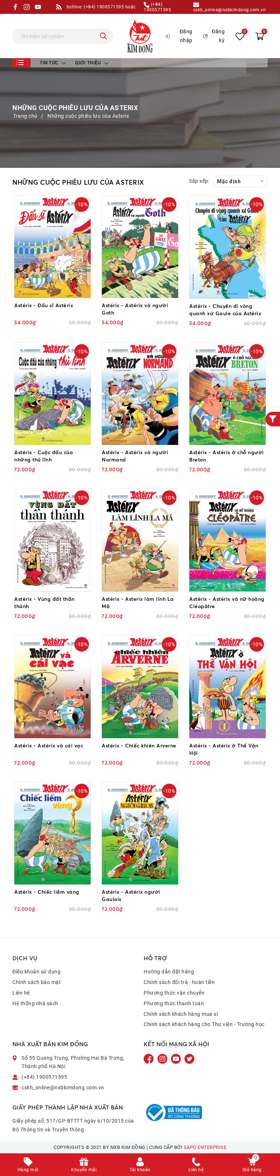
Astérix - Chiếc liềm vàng (46, 892)
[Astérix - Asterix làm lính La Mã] (140, 540)
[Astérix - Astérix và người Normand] (140, 393)
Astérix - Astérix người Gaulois (131, 895)
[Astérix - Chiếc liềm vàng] (52, 833)
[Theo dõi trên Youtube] (176, 1058)
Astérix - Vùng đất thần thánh (44, 602)
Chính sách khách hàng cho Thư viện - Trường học (204, 1024)
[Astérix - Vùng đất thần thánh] (52, 540)
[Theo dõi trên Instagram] (163, 1058)
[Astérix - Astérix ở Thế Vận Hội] (227, 686)
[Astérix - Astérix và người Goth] (140, 246)
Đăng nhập (186, 36)
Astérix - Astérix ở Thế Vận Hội (223, 749)
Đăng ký (218, 36)
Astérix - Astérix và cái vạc (48, 745)
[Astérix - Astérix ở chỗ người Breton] (227, 393)
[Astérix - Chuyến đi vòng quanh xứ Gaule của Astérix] (227, 247)
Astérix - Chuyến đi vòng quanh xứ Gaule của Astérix (225, 309)
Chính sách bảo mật (36, 982)
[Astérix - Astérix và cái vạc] (52, 686)
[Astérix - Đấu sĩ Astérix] (52, 246)
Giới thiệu (88, 62)
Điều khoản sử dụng (36, 972)
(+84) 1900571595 (157, 7)
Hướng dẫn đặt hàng (169, 972)
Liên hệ (21, 993)
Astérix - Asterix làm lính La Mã (138, 602)
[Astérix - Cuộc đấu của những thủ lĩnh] (52, 393)
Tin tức (50, 62)
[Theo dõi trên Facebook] (149, 1058)
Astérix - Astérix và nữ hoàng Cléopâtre (227, 602)
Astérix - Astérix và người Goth (135, 309)
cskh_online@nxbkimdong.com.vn (229, 9)
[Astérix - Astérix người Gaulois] (140, 833)
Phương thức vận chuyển (174, 993)
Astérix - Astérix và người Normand (135, 456)
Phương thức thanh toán (174, 1003)
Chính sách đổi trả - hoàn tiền (179, 982)
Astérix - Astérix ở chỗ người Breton (226, 456)
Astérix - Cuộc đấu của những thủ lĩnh (43, 456)
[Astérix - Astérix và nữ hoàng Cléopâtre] (227, 540)
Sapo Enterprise (205, 1147)
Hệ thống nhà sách (35, 1003)
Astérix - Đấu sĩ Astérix (43, 305)
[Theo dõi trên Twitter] (189, 1058)
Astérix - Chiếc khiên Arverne (139, 745)
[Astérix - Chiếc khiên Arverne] (140, 686)
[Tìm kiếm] (103, 36)
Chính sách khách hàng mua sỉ (181, 1014)
